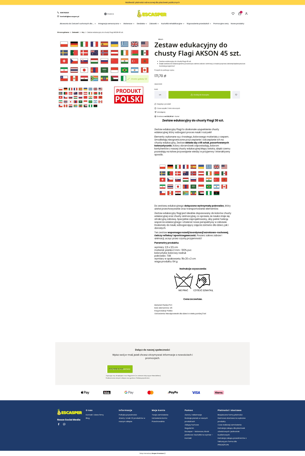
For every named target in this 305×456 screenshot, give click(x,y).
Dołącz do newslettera (120, 369)
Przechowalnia (158, 421)
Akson (160, 39)
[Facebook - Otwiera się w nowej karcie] (58, 424)
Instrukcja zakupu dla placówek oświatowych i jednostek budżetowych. (231, 431)
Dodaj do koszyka (201, 94)
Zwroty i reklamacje (193, 414)
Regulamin (189, 428)
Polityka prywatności (128, 414)
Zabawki (75, 32)
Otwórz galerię (139, 79)
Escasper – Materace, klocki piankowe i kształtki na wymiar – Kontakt (199, 434)
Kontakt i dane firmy (95, 414)
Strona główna (63, 32)
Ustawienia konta (159, 418)
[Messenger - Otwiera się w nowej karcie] (64, 424)
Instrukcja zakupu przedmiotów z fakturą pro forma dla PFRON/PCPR (232, 441)
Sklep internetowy (152, 453)
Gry (83, 32)
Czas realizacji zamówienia (229, 424)
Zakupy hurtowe (192, 424)
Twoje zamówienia (160, 414)
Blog (88, 418)
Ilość (156, 89)
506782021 (64, 13)
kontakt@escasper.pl (69, 16)
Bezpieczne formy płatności (230, 414)
